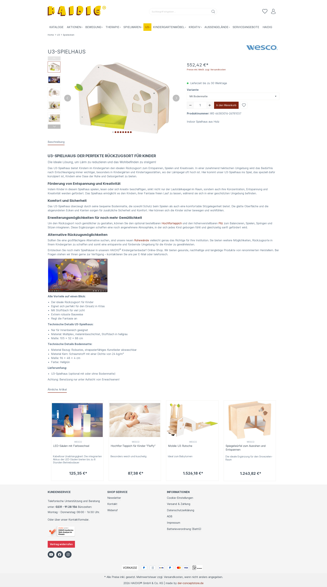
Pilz (221, 223)
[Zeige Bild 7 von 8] (128, 132)
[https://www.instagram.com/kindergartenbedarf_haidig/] (68, 554)
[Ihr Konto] (273, 11)
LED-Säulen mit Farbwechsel (71, 446)
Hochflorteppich (172, 223)
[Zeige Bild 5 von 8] (123, 132)
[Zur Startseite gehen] (77, 11)
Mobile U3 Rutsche (180, 446)
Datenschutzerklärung (180, 510)
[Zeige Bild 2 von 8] (115, 132)
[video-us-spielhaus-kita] (78, 275)
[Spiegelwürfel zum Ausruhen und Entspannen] (250, 420)
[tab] (56, 142)
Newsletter (114, 497)
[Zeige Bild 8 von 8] (131, 132)
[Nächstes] (176, 98)
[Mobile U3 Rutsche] (192, 420)
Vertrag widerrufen (61, 544)
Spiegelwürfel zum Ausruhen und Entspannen (246, 447)
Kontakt (112, 504)
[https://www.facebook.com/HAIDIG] (59, 554)
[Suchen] (213, 11)
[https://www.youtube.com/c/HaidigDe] (51, 554)
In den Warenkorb (226, 105)
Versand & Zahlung (178, 504)
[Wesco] (262, 47)
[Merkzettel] (264, 11)
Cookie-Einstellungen (180, 497)
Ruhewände (141, 240)
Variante (193, 89)
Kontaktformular (78, 519)
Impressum (173, 522)
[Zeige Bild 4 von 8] (120, 132)
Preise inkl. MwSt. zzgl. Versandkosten (206, 69)
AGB (169, 516)
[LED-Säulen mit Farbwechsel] (77, 420)
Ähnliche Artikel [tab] (57, 389)
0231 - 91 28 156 (66, 506)
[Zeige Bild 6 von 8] (126, 132)
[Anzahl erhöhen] (209, 105)
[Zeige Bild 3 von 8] (118, 132)
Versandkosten (173, 577)
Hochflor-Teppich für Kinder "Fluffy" (133, 446)
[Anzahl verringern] (190, 105)
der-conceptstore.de (191, 583)
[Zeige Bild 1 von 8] (113, 132)
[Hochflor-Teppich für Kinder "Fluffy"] (135, 420)
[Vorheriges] (67, 98)
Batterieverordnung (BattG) (184, 529)
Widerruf (112, 510)
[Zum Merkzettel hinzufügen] (244, 105)
